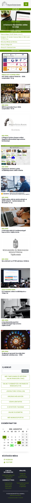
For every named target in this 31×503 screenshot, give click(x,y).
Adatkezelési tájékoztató (8, 475)
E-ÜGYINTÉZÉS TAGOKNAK (15, 407)
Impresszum (8, 488)
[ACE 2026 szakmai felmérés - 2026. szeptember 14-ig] (15, 63)
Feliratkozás (23, 473)
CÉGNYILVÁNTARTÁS (15, 402)
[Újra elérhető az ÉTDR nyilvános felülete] (15, 247)
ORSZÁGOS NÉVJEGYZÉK (15, 396)
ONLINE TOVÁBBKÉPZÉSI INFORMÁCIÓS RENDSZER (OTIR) (15, 385)
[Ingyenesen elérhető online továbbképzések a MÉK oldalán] (15, 155)
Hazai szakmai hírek (8, 289)
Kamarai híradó (16, 22)
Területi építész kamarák (23, 483)
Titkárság (8, 478)
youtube (9, 462)
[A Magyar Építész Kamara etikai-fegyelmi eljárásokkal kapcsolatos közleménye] (15, 124)
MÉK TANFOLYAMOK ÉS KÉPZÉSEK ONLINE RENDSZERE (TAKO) (15, 377)
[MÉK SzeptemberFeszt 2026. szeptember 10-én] (15, 93)
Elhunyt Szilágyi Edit (6, 44)
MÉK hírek (5, 105)
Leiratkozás (23, 475)
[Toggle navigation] (26, 4)
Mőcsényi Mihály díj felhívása (9, 42)
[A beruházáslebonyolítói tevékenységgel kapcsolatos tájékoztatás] (15, 308)
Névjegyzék (22, 484)
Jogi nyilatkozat (8, 476)
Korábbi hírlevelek (22, 477)
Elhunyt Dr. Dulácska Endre (8, 47)
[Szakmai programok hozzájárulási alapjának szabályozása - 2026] (15, 339)
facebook (9, 460)
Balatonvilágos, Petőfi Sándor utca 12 (11, 34)
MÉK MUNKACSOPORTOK (15, 417)
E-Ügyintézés (22, 486)
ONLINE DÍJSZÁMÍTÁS (15, 412)
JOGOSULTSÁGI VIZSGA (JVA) (15, 391)
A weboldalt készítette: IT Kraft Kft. (15, 497)
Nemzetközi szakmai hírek (11, 74)
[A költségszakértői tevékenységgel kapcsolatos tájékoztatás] (15, 217)
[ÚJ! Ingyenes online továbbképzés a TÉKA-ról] (15, 278)
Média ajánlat (8, 486)
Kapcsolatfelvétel (15, 495)
